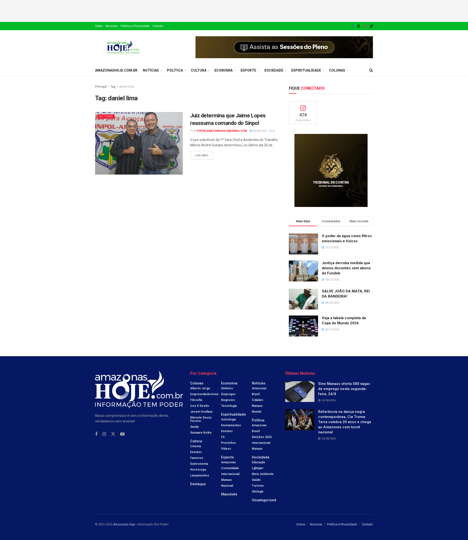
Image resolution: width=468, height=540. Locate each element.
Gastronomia (199, 464)
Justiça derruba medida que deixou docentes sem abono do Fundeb (346, 268)
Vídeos (226, 448)
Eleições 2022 (262, 437)
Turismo (258, 485)
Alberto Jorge (200, 388)
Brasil (256, 394)
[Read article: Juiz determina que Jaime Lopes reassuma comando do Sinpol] (139, 143)
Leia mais (204, 154)
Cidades (257, 400)
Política (175, 70)
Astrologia (228, 419)
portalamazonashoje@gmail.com (221, 130)
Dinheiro (227, 388)
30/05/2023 (259, 130)
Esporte (248, 70)
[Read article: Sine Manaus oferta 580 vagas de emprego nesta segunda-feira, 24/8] (299, 391)
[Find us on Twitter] (358, 26)
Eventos (196, 452)
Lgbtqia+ (257, 468)
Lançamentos (199, 475)
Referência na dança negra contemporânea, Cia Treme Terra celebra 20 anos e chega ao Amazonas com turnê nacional (344, 422)
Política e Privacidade (135, 26)
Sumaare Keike (201, 432)
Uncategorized (264, 500)
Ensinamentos (231, 425)
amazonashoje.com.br (116, 70)
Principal (101, 86)
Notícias (151, 70)
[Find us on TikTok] (371, 26)
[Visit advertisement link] (284, 47)
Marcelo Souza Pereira (200, 419)
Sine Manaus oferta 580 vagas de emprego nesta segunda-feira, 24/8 (344, 389)
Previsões (228, 443)
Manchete (229, 494)
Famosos (196, 458)
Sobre (99, 26)
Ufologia (257, 491)
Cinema (195, 446)
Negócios (228, 400)
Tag (112, 86)
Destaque (198, 484)
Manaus (226, 480)
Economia (223, 70)
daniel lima (126, 86)
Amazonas (228, 462)
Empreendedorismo (204, 394)
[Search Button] (371, 70)
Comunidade (230, 468)
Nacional (227, 485)
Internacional (230, 474)
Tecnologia (229, 406)
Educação (258, 462)
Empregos (228, 394)
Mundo (257, 411)
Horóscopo (198, 469)
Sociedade (273, 70)
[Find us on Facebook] (352, 26)
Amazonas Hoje (124, 524)
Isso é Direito (199, 406)
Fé (223, 437)
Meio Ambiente (263, 474)
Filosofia (196, 400)
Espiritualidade (306, 70)
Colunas (337, 70)
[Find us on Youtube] (122, 434)
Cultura (198, 70)
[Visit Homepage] (123, 47)
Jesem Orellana (201, 411)
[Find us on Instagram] (365, 26)
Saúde (194, 426)
